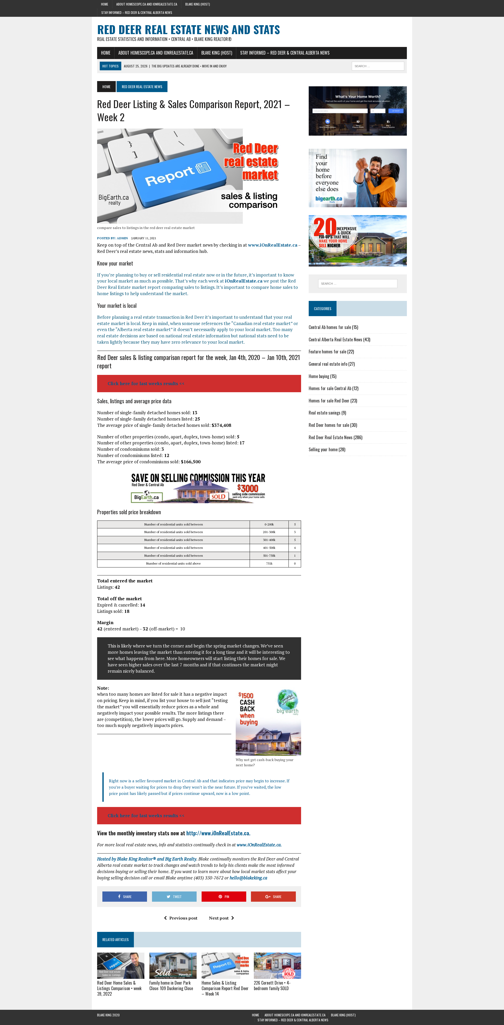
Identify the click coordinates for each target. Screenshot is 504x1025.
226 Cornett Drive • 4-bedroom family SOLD (272, 985)
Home (104, 4)
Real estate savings (324, 413)
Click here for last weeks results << (146, 383)
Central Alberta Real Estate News (335, 339)
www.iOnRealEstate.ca (272, 245)
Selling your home (323, 449)
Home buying (319, 376)
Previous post (183, 918)
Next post (219, 918)
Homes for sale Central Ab (330, 388)
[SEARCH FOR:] (378, 65)
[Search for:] (358, 283)
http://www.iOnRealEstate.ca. (218, 833)
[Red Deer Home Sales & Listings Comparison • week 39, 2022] (120, 975)
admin (122, 238)
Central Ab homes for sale (330, 327)
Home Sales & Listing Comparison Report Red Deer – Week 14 (225, 988)
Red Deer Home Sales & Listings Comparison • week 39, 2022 (119, 988)
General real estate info (328, 364)
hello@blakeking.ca (248, 878)
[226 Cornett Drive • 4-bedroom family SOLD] (277, 975)
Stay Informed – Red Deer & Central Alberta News (136, 12)
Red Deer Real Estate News (331, 437)
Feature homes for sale (327, 351)
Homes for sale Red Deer (329, 400)
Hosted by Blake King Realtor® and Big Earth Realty (146, 859)
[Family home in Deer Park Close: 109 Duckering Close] (173, 975)
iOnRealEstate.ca (243, 281)
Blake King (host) (197, 4)
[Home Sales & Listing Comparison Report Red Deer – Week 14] (225, 975)
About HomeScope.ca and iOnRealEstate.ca (146, 4)
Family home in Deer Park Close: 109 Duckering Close (171, 985)
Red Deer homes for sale (329, 425)
